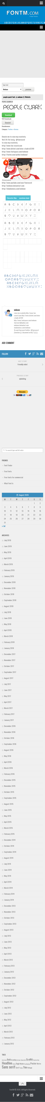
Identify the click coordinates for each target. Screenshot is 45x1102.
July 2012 (7, 1007)
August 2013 (8, 929)
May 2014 (7, 875)
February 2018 (9, 642)
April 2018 (8, 630)
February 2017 (9, 714)
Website (27, 97)
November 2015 (9, 786)
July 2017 (7, 684)
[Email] (41, 353)
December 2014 (10, 839)
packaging (27, 1064)
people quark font (9, 97)
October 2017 (9, 666)
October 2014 (9, 845)
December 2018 (10, 582)
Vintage (29, 1067)
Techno (10, 129)
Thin (25, 1067)
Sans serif (8, 1066)
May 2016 (7, 756)
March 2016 (8, 768)
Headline (7, 1063)
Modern (22, 1063)
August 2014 (8, 857)
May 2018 (7, 624)
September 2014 (10, 851)
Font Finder (8, 465)
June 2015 (8, 809)
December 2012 (10, 977)
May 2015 (7, 815)
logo (18, 1063)
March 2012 (8, 1031)
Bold (9, 1059)
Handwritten (36, 1060)
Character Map (12, 198)
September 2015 (10, 798)
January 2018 (9, 648)
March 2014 (8, 887)
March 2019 (8, 564)
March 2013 (8, 959)
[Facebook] (25, 353)
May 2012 (7, 1019)
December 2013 (10, 905)
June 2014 (8, 869)
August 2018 (8, 606)
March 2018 (8, 636)
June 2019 (8, 546)
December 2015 (10, 780)
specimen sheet (24, 198)
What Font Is (8, 483)
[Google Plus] (33, 353)
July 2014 (7, 863)
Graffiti (29, 1059)
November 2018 (9, 588)
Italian (14, 1064)
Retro (39, 1063)
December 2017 (9, 654)
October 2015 (9, 792)
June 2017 (8, 690)
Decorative (23, 1060)
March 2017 (8, 708)
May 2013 (7, 947)
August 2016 (8, 750)
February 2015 (9, 833)
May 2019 (7, 552)
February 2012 (9, 1037)
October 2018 (9, 594)
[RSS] (37, 353)
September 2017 (10, 672)
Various (16, 129)
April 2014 (8, 881)
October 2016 (9, 738)
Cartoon (18, 1060)
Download (8, 115)
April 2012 (8, 1025)
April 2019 (8, 558)
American (4, 1060)
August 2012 (8, 1001)
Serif (18, 1067)
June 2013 (8, 941)
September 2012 (10, 995)
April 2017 (7, 702)
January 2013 (9, 971)
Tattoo (21, 1068)
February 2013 (9, 965)
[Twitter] (29, 353)
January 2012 (9, 1043)
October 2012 (9, 989)
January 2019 (9, 576)
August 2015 (8, 803)
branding (13, 1060)
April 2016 (8, 762)
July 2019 (7, 540)
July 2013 (7, 935)
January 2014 (9, 899)
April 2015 (8, 821)
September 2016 (10, 744)
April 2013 (8, 953)
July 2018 (7, 612)
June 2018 (8, 618)
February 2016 (9, 774)
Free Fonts (8, 471)
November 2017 (9, 660)
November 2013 (9, 911)
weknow (20, 97)
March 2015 (8, 827)
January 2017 (9, 720)
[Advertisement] (22, 54)
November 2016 (9, 732)
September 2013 (10, 923)
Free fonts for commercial (13, 477)
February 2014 (9, 893)
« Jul (3, 526)
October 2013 (9, 917)
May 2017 (7, 696)
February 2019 (9, 570)
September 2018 (10, 600)
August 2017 (8, 678)
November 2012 (9, 983)
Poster (33, 1063)
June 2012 (8, 1013)
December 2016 (10, 726)
